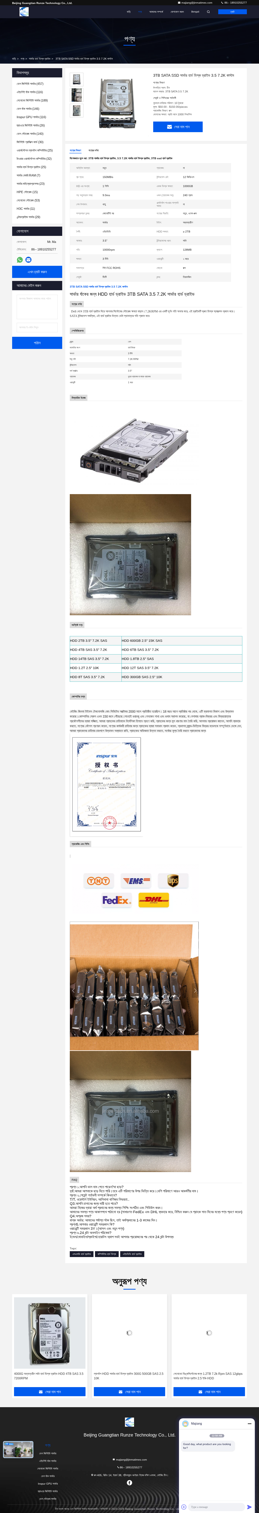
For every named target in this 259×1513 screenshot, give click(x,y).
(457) (30, 83)
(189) (32, 100)
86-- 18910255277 (235, 2)
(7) (28, 175)
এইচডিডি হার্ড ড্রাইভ (132, 1254)
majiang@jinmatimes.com (197, 2)
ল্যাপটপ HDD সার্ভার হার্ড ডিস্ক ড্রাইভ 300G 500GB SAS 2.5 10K (49, 1376)
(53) (28, 200)
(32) (34, 158)
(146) (28, 108)
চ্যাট (233, 11)
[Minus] (249, 1423)
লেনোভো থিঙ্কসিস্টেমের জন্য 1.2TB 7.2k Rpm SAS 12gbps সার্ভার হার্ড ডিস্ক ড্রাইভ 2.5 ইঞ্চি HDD (128, 1376)
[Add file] (184, 1507)
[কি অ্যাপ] (20, 260)
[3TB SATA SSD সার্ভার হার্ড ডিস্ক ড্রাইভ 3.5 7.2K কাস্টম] (117, 104)
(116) (30, 92)
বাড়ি (129, 11)
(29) (28, 217)
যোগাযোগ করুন (177, 11)
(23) (31, 183)
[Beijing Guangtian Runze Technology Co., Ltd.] (24, 11)
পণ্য (140, 11)
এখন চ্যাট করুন (37, 272)
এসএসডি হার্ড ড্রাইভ (81, 1254)
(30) (30, 142)
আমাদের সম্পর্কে (156, 11)
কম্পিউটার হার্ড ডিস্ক (107, 1254)
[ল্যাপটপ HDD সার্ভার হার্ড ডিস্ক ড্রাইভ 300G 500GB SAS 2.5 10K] (50, 1333)
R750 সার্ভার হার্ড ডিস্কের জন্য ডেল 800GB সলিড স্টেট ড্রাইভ (209, 1373)
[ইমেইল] (28, 259)
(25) (35, 150)
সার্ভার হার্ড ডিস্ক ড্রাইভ (39, 58)
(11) (26, 208)
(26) (31, 125)
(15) (27, 192)
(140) (30, 133)
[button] (19, 1342)
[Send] (249, 1507)
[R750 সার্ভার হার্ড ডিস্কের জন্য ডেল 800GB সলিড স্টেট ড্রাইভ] (209, 1333)
